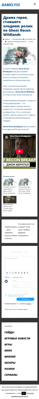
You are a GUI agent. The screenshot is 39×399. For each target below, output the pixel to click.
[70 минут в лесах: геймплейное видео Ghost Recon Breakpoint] (9, 182)
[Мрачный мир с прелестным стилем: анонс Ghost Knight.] (9, 199)
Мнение (10, 356)
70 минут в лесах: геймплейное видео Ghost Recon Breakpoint (9, 190)
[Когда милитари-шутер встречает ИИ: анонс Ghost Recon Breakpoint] (25, 182)
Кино (8, 350)
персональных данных (15, 296)
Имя (15, 281)
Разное (9, 368)
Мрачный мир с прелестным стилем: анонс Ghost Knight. (8, 207)
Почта (15, 286)
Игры (8, 344)
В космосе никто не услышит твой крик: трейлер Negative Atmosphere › (26, 230)
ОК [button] (24, 393)
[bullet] (21, 273)
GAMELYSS (11, 4)
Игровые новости (20, 42)
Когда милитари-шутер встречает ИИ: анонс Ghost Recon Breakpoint (25, 190)
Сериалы (10, 374)
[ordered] (18, 273)
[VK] (6, 281)
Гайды (9, 332)
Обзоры (9, 362)
